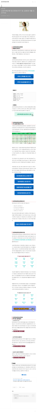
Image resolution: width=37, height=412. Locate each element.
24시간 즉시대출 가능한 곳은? (19, 357)
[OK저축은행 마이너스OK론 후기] (24, 173)
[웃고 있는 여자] (24, 22)
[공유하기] (15, 387)
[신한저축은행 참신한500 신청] (24, 112)
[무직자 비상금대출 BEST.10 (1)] (24, 80)
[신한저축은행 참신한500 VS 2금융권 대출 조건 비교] (24, 133)
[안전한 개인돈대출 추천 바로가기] (24, 306)
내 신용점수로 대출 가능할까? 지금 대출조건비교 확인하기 (22, 381)
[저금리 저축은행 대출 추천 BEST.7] (24, 222)
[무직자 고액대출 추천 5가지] (24, 74)
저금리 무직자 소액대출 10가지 (19, 346)
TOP (35, 411)
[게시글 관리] (16, 387)
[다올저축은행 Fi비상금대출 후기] (24, 185)
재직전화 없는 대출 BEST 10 (19, 331)
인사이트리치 (5, 2)
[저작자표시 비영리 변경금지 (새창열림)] (23, 387)
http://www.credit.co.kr (17, 378)
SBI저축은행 (28, 239)
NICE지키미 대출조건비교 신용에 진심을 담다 (21, 379)
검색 (33, 2)
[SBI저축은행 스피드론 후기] (24, 179)
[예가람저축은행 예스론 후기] (24, 191)
